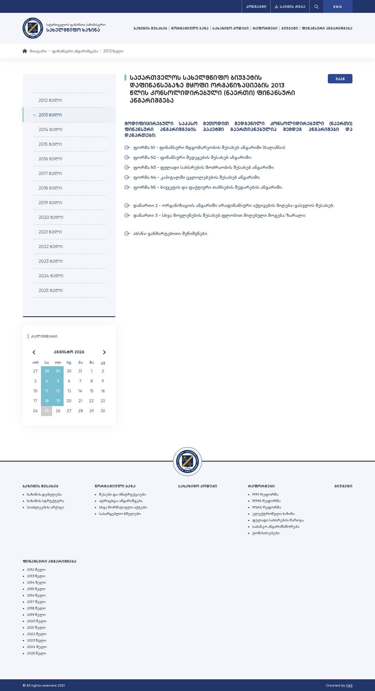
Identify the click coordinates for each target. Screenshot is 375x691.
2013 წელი (36, 576)
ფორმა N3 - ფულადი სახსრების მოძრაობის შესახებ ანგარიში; (203, 167)
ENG (337, 7)
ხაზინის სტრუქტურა (45, 501)
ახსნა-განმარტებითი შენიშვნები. (170, 233)
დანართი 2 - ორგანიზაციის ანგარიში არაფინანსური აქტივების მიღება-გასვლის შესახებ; (233, 205)
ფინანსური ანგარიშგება (327, 28)
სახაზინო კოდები (230, 28)
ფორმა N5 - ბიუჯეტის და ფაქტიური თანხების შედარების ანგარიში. (208, 187)
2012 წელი (36, 570)
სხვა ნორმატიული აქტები (123, 507)
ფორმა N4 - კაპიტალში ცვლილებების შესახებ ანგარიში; (196, 177)
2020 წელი (36, 621)
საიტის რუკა (292, 7)
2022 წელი (36, 634)
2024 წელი (37, 647)
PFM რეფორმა (265, 494)
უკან (340, 79)
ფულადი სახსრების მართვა (278, 520)
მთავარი (38, 51)
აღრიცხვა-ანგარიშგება (120, 501)
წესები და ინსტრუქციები (122, 494)
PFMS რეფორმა (266, 501)
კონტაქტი (256, 7)
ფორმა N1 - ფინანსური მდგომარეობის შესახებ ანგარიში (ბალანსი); (209, 147)
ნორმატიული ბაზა (190, 28)
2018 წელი (36, 608)
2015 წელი (36, 589)
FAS (349, 685)
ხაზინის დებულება (44, 494)
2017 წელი (36, 602)
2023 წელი (36, 640)
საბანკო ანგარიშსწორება (275, 527)
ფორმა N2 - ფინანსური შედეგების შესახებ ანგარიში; (192, 157)
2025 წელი (36, 653)
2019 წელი (36, 615)
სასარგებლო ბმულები (120, 514)
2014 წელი (36, 582)
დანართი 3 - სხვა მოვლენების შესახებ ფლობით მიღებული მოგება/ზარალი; (219, 215)
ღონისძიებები (265, 533)
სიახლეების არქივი (45, 507)
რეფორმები (265, 28)
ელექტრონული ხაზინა (273, 514)
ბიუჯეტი (289, 28)
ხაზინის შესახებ (150, 28)
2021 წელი (36, 627)
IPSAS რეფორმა (266, 507)
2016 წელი (36, 595)
